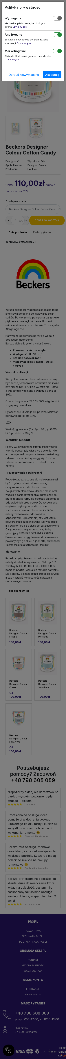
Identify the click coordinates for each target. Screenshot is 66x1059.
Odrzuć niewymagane (24, 75)
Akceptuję (52, 75)
